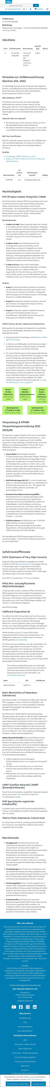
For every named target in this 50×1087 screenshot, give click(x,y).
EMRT (36, 794)
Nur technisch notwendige (18, 1083)
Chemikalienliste (21, 640)
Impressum (25, 1070)
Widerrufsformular (25, 1048)
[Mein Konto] (30, 9)
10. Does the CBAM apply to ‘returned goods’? (26, 381)
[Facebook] (20, 1007)
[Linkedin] (34, 1007)
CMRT (19, 794)
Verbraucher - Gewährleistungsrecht (25, 1053)
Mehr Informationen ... (35, 1079)
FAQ (25, 1022)
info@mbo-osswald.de (25, 1000)
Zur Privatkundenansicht (13, 9)
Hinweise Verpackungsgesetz (25, 1057)
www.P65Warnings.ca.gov (16, 675)
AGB (25, 1040)
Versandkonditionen (25, 1026)
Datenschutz (25, 1066)
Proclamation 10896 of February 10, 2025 (21, 156)
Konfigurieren (38, 1083)
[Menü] (47, 9)
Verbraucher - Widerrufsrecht (25, 1044)
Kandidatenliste (24, 564)
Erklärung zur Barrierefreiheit (25, 1061)
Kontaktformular (25, 1018)
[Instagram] (27, 1007)
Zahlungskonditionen (25, 1031)
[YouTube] (14, 1007)
